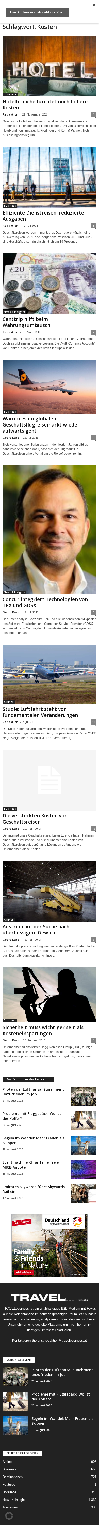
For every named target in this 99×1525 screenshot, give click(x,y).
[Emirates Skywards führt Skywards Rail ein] (83, 1193)
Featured (9, 1484)
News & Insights (14, 312)
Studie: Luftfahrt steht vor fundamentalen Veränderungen (40, 712)
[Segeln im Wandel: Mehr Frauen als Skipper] (83, 1145)
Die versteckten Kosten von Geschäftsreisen (35, 818)
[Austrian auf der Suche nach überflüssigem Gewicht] (49, 891)
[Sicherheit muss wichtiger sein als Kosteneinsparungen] (49, 994)
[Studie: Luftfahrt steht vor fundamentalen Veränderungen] (49, 674)
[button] (9, 1516)
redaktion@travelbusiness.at (66, 1340)
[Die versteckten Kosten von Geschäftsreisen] (49, 780)
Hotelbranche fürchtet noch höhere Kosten (45, 104)
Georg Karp (11, 437)
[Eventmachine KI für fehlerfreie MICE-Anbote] (83, 1169)
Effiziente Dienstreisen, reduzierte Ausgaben (43, 215)
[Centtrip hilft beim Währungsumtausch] (49, 283)
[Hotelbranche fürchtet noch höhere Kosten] (49, 66)
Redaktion (10, 114)
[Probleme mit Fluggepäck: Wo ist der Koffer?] (83, 1120)
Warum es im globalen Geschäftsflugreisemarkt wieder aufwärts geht (41, 424)
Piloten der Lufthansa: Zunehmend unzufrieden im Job (34, 1091)
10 (93, 722)
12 (93, 828)
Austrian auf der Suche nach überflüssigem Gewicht (36, 929)
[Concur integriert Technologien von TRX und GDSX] (49, 529)
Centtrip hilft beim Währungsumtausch (26, 322)
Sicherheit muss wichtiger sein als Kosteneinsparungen (43, 1030)
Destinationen (13, 1477)
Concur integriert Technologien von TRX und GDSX (45, 602)
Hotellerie (10, 94)
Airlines (9, 702)
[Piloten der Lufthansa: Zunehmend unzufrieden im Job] (83, 1096)
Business (10, 205)
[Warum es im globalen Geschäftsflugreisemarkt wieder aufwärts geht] (49, 387)
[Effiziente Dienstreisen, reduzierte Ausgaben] (49, 177)
